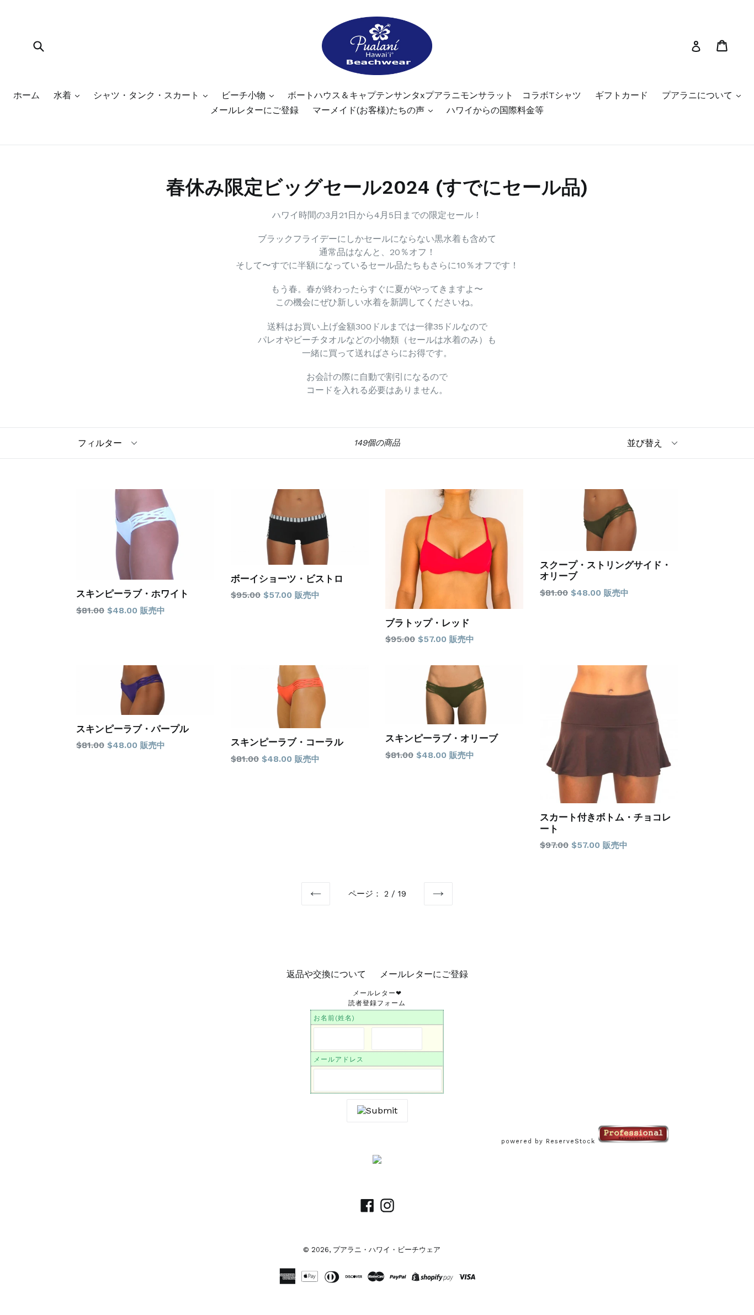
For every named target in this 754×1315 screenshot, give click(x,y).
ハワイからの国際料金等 (495, 110)
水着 (64, 95)
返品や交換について (326, 974)
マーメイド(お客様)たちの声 (369, 110)
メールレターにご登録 (254, 110)
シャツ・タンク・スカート (147, 95)
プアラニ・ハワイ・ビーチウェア (386, 1249)
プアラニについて (698, 95)
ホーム (26, 95)
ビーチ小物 (244, 95)
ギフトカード (621, 95)
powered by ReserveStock (549, 1141)
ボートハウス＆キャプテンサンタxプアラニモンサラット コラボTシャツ (434, 95)
